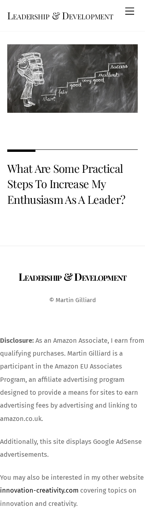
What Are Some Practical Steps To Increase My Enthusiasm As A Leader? (66, 184)
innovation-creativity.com (39, 490)
